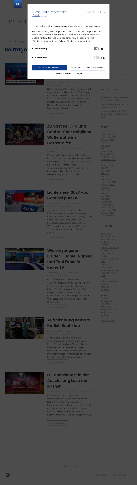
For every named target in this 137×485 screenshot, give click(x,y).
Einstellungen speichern (87, 67)
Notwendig (41, 48)
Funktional (41, 57)
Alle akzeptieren (49, 67)
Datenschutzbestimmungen (68, 73)
